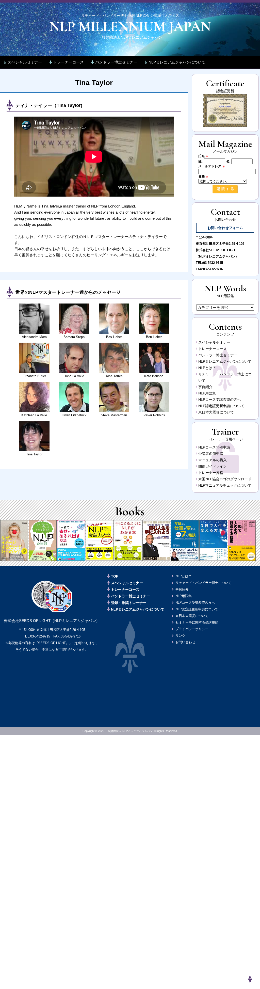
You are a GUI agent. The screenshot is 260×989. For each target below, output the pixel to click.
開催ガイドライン (212, 466)
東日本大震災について (216, 412)
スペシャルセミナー (25, 62)
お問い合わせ (185, 642)
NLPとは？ (207, 368)
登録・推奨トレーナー (129, 603)
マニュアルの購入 (212, 460)
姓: (200, 161)
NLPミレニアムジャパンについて (177, 62)
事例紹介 (205, 387)
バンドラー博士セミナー (116, 62)
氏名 (203, 156)
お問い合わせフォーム (225, 228)
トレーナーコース (68, 62)
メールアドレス (211, 166)
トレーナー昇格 (210, 473)
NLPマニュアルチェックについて (224, 485)
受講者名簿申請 (210, 454)
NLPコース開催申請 (214, 447)
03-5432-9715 (213, 263)
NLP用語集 (207, 393)
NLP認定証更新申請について (221, 406)
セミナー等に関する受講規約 (196, 622)
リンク (180, 635)
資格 (203, 176)
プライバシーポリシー (191, 629)
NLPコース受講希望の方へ (219, 399)
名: (228, 161)
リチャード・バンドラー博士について (203, 583)
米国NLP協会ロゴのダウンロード (224, 479)
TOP (114, 576)
